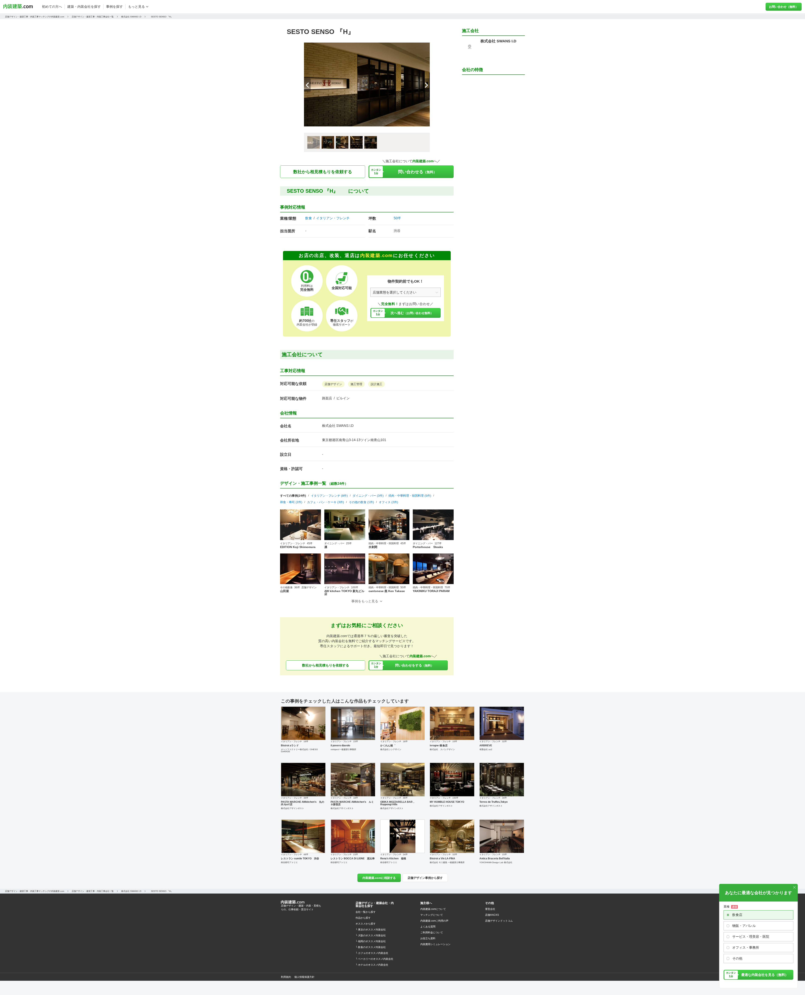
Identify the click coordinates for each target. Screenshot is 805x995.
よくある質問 (427, 926)
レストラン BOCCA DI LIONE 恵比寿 (353, 858)
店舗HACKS (492, 914)
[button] (426, 85)
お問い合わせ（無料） (783, 6)
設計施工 (376, 384)
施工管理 (356, 384)
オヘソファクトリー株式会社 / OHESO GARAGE (299, 750)
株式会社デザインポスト (292, 808)
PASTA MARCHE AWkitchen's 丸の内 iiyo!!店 (302, 803)
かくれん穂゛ (387, 745)
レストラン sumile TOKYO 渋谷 (300, 858)
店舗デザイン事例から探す (425, 877)
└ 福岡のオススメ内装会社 (371, 941)
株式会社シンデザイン (390, 749)
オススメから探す (366, 923)
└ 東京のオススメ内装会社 (371, 929)
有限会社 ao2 (485, 749)
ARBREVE (485, 745)
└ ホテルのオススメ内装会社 (372, 964)
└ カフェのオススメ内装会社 (372, 953)
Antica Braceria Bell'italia (494, 858)
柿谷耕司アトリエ (289, 862)
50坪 (397, 218)
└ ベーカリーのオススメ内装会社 (374, 958)
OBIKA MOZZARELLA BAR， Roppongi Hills (397, 803)
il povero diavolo (340, 745)
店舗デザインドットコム (499, 920)
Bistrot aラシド (290, 745)
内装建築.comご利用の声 (434, 920)
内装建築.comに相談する (379, 877)
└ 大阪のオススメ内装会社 (371, 935)
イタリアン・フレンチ (333, 218)
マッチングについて (431, 914)
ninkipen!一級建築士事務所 (343, 749)
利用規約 (286, 977)
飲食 (308, 218)
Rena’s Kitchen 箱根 (393, 858)
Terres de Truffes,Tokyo (493, 801)
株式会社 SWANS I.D (338, 425)
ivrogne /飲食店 (439, 745)
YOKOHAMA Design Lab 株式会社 (495, 862)
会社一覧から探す (366, 912)
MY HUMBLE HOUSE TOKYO (447, 801)
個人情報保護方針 (304, 977)
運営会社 (490, 909)
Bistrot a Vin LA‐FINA (442, 858)
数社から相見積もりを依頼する (322, 171)
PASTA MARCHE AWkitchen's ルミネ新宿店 (352, 803)
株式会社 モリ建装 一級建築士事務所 (447, 862)
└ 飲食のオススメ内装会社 (371, 947)
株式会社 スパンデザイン (442, 749)
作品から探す (363, 917)
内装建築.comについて (433, 909)
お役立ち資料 (427, 938)
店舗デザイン (333, 384)
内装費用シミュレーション (435, 944)
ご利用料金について (431, 932)
